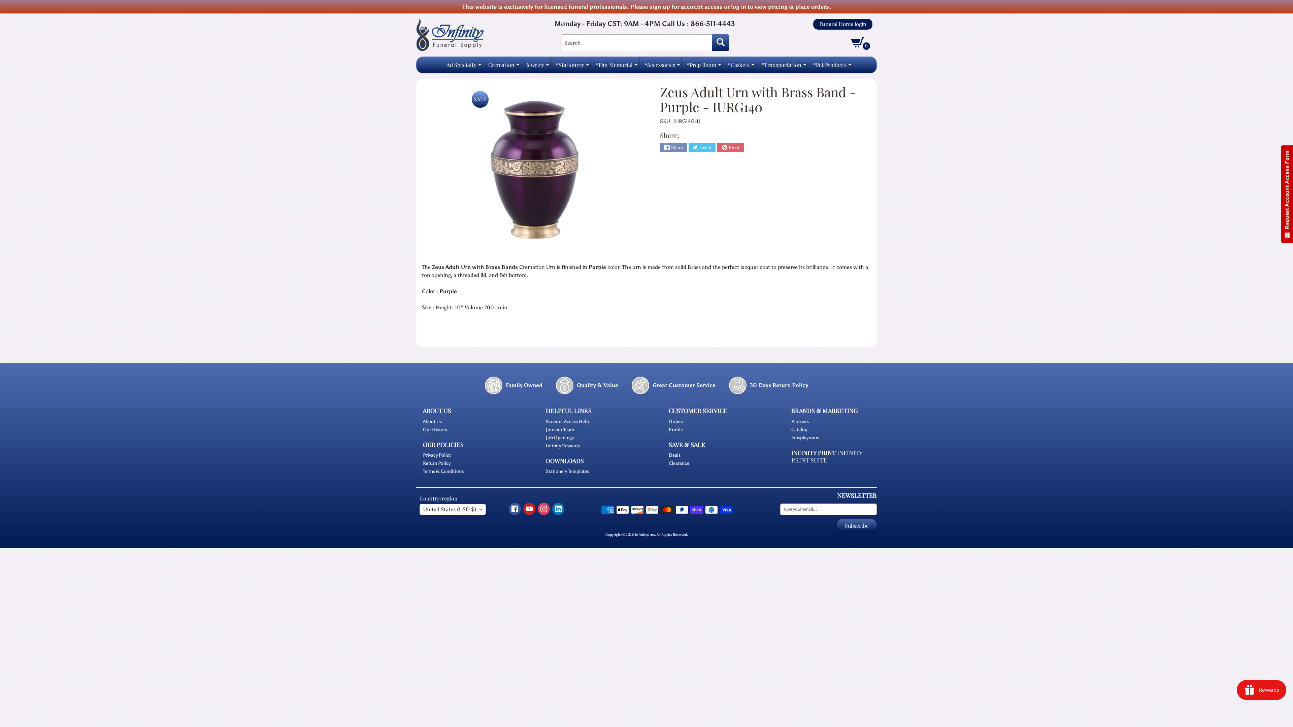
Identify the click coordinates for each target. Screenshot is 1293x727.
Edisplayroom (805, 438)
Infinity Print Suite (826, 456)
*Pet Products (832, 66)
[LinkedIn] (558, 509)
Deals (675, 455)
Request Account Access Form (1287, 191)
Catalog (799, 429)
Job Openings (560, 438)
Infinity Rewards (563, 446)
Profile (676, 429)
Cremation (504, 66)
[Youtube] (529, 509)
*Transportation (783, 66)
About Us (432, 421)
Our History (435, 429)
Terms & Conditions (443, 471)
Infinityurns (645, 534)
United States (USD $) (449, 509)
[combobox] (636, 42)
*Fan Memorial (617, 66)
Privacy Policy (437, 455)
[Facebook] (515, 509)
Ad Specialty (464, 66)
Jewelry (537, 66)
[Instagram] (544, 509)
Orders (676, 421)
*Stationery (572, 66)
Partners (800, 421)
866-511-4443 (713, 24)
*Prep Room (704, 66)
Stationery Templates (567, 471)
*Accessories (662, 66)
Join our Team (560, 429)
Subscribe (857, 525)
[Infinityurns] (450, 34)
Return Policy (437, 463)
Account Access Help (567, 421)
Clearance (679, 463)
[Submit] (720, 42)
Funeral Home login (842, 24)
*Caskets (741, 66)
